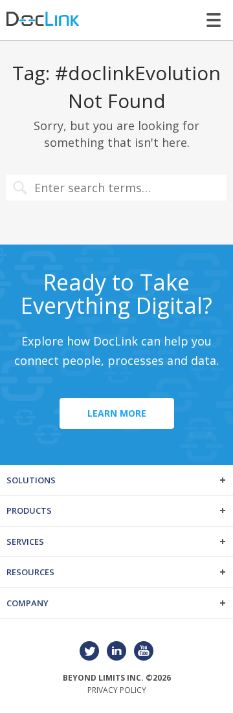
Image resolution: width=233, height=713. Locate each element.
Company (27, 603)
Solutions (31, 480)
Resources (30, 572)
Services (25, 541)
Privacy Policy (116, 690)
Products (29, 510)
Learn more (116, 413)
